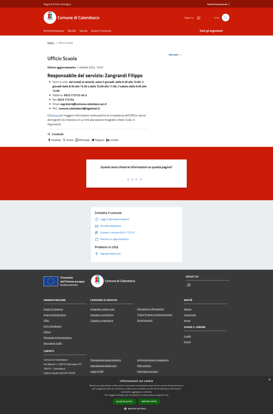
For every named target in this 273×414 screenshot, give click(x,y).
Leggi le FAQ (97, 371)
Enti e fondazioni (53, 326)
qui (56, 115)
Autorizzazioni (144, 320)
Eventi (187, 342)
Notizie (187, 309)
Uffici (46, 320)
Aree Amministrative (55, 315)
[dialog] (136, 395)
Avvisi (187, 320)
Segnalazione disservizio (103, 366)
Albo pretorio (144, 366)
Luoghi (187, 336)
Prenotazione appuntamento (105, 360)
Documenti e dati (53, 343)
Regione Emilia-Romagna (57, 4)
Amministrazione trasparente (153, 360)
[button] (136, 408)
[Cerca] (225, 17)
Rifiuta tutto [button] (149, 401)
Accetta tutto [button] (124, 401)
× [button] (269, 379)
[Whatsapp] (197, 17)
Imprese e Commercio (101, 315)
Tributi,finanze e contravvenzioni (154, 315)
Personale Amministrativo (58, 337)
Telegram (99, 140)
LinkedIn (114, 140)
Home (50, 43)
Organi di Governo (53, 309)
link (166, 395)
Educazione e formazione (150, 309)
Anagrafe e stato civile (102, 309)
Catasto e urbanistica (101, 320)
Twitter (70, 140)
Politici (47, 332)
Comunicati (190, 315)
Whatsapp (84, 140)
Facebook (56, 140)
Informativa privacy (147, 371)
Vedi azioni (174, 54)
